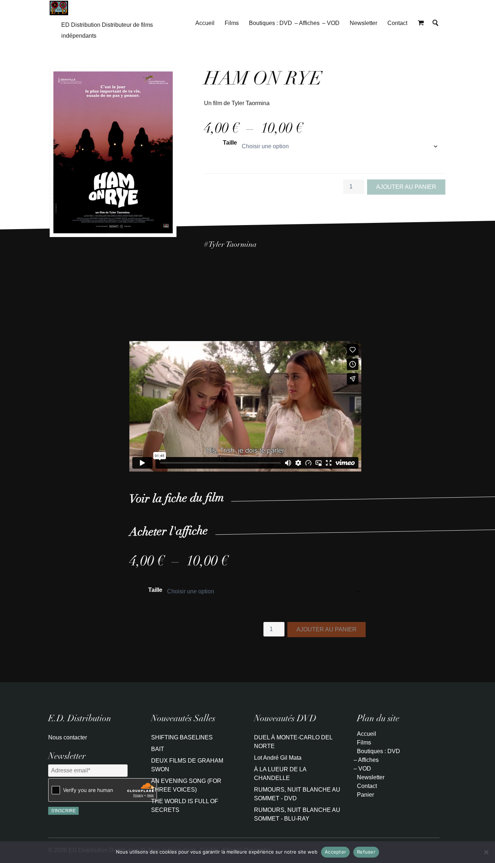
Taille (230, 143)
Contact (397, 23)
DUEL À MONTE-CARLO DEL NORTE (293, 741)
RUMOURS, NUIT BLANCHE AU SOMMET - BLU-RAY (297, 814)
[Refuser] (486, 852)
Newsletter (363, 23)
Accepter (335, 852)
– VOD (331, 23)
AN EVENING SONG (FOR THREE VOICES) (186, 785)
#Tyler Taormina (230, 245)
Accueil (205, 23)
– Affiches (307, 23)
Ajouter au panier (406, 187)
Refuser (366, 852)
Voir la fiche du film (176, 499)
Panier (365, 795)
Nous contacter (67, 737)
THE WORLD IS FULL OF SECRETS (184, 805)
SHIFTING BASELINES (182, 737)
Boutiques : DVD (270, 23)
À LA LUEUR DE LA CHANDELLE (280, 773)
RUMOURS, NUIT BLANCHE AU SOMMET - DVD (297, 794)
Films (232, 23)
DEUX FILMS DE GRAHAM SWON (187, 765)
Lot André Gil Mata (277, 758)
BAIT (157, 749)
